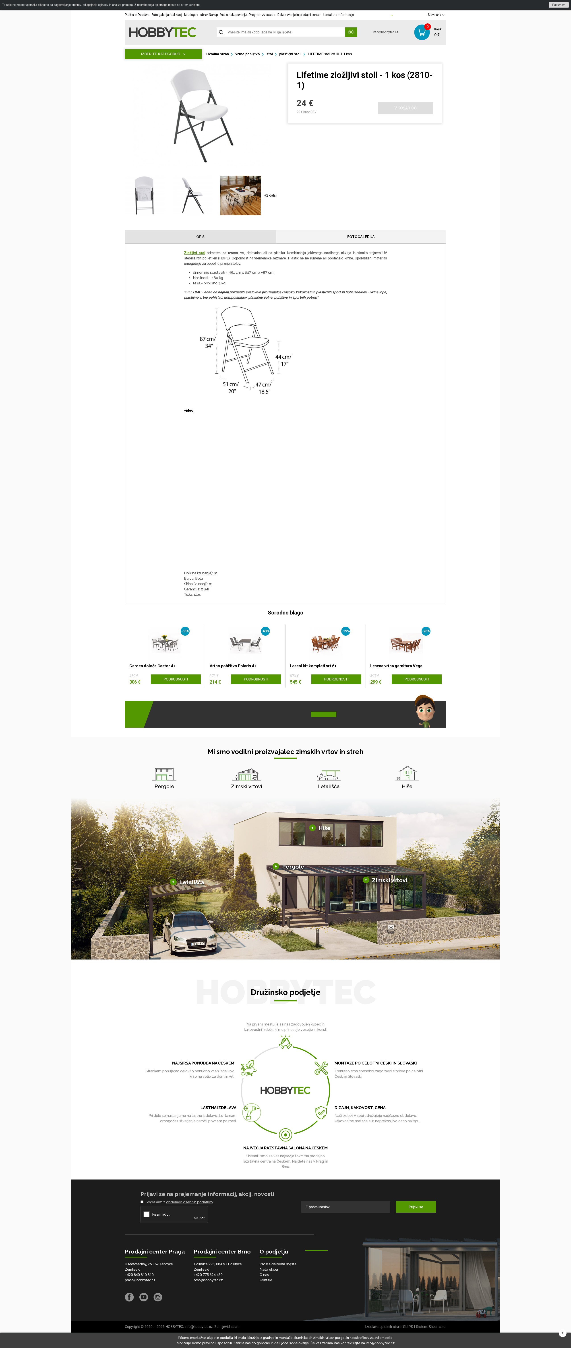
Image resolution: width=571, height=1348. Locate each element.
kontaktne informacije (338, 14)
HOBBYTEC (174, 1327)
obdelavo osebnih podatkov (189, 1202)
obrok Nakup (209, 14)
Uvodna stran (217, 54)
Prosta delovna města (278, 1264)
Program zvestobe (262, 14)
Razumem (558, 4)
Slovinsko (435, 14)
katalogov (191, 14)
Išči (351, 32)
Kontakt (266, 1280)
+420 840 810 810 (139, 1275)
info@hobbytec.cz (385, 32)
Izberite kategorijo (160, 54)
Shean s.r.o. (437, 1327)
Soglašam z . (180, 1202)
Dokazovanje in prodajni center (299, 14)
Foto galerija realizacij (167, 14)
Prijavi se (416, 1207)
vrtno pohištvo (247, 54)
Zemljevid (132, 1269)
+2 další (270, 195)
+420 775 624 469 (208, 1275)
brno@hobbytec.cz (208, 1280)
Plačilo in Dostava (137, 14)
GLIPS (408, 1327)
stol (269, 54)
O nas (264, 1275)
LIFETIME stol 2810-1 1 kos (330, 54)
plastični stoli (290, 54)
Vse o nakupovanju (233, 14)
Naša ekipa (269, 1269)
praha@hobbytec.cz (140, 1280)
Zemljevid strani (226, 1327)
